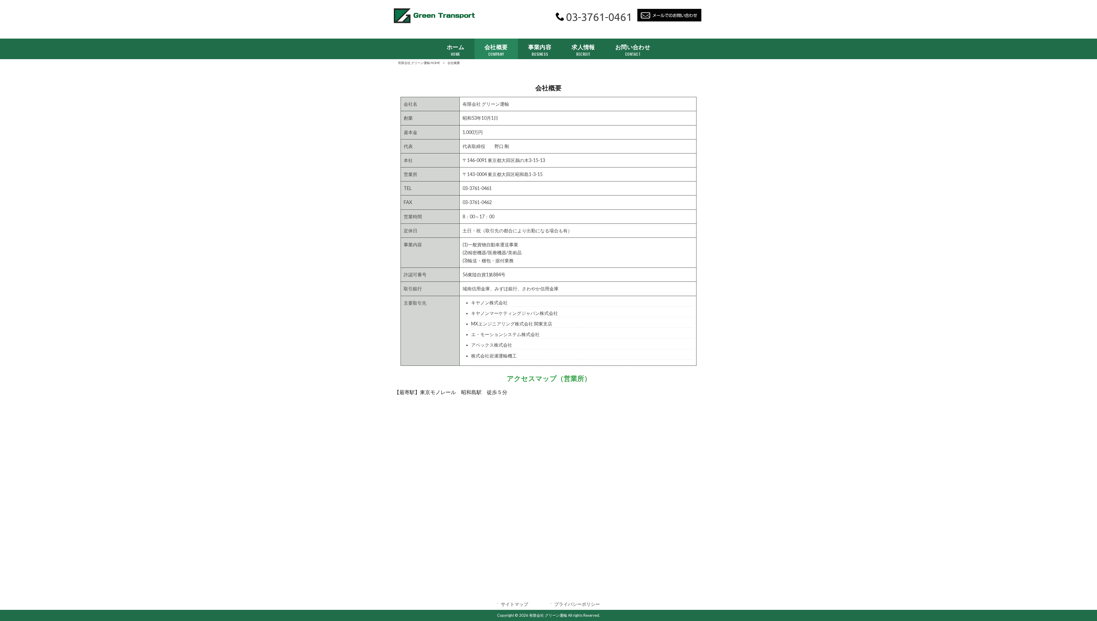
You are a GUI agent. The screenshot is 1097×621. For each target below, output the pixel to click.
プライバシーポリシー (577, 604)
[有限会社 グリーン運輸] (434, 23)
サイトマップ (514, 604)
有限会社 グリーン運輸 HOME (419, 63)
